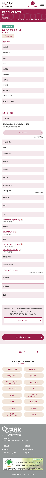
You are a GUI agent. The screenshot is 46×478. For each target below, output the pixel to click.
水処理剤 (34, 408)
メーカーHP (23, 133)
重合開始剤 (34, 402)
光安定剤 (12, 408)
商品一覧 (25, 19)
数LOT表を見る (8, 232)
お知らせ (6, 449)
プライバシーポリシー (11, 453)
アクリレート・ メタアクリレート (34, 395)
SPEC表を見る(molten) (11, 220)
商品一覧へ (23, 352)
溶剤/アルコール (33, 369)
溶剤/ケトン (34, 376)
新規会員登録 (23, 320)
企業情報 (27, 446)
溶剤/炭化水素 (12, 369)
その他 (34, 415)
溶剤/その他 (34, 382)
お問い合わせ (29, 449)
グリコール (12, 389)
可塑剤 (12, 395)
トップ (18, 19)
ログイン (27, 453)
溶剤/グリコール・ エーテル (12, 382)
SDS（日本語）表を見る (11, 244)
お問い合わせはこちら (23, 337)
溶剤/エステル (12, 376)
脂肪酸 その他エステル (12, 415)
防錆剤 (12, 402)
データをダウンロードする (12, 270)
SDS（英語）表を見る (10, 250)
